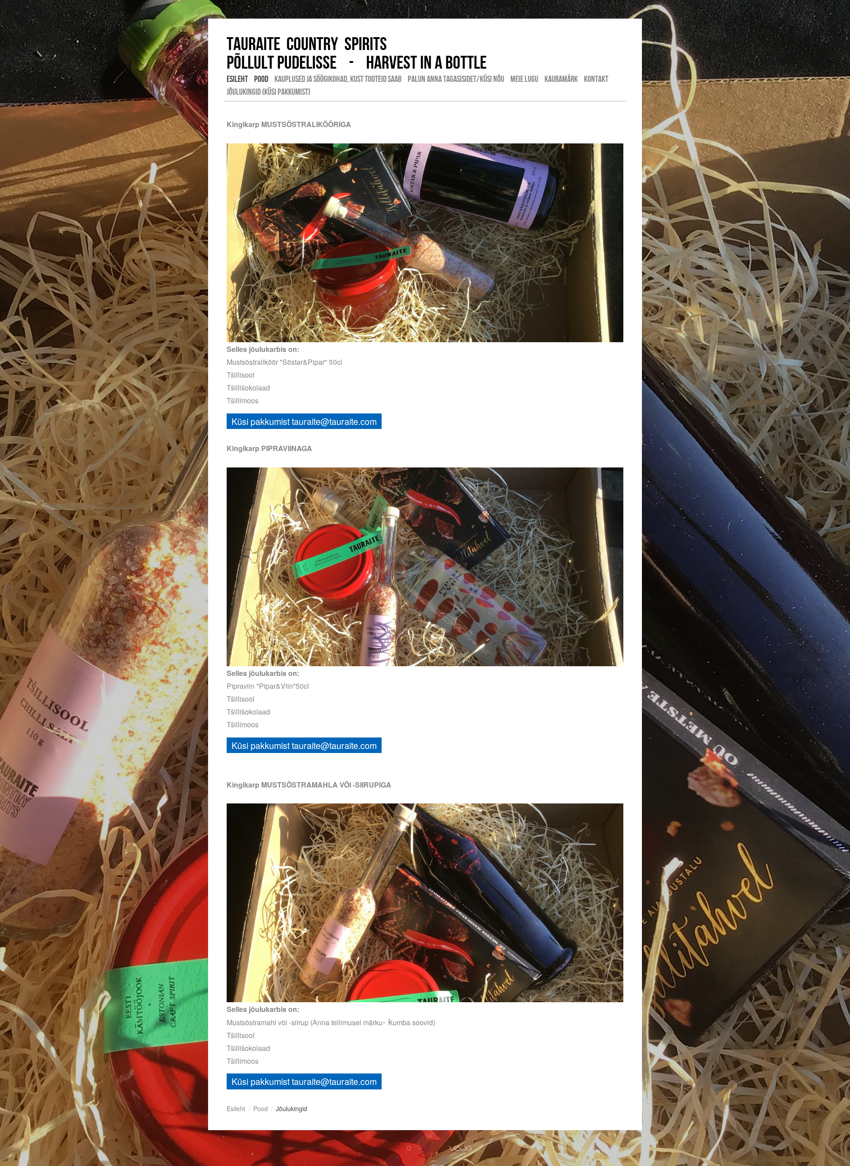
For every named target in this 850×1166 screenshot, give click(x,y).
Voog (460, 1148)
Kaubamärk (561, 79)
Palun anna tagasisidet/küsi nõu (456, 79)
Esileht (237, 79)
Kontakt (596, 79)
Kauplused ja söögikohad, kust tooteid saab (338, 79)
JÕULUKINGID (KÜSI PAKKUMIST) (268, 92)
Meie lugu (524, 79)
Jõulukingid (291, 1108)
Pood (261, 79)
